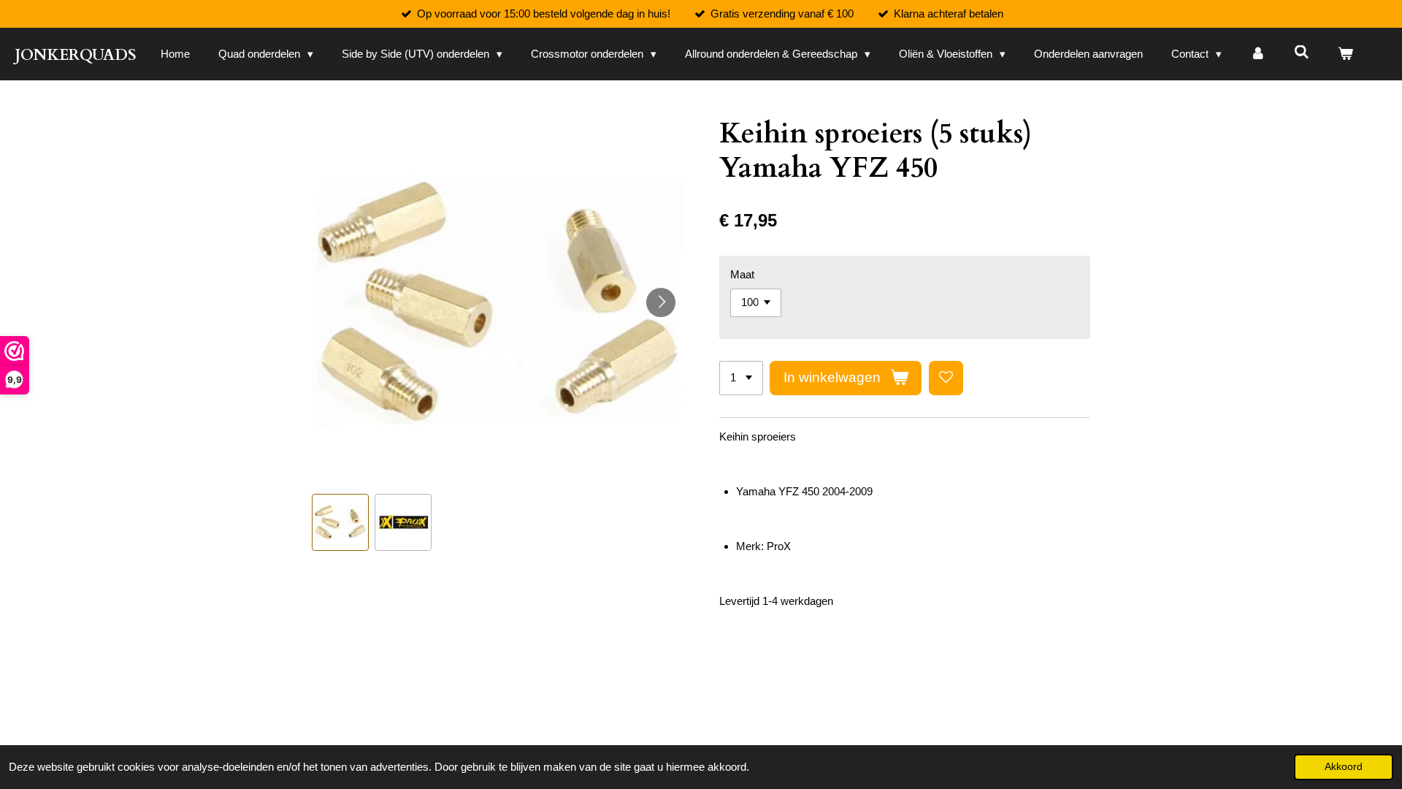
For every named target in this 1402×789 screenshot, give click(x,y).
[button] (340, 522)
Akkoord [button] (1344, 766)
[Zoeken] (1301, 52)
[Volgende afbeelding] (660, 302)
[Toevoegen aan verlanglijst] (946, 378)
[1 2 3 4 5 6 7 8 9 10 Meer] (741, 378)
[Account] (1257, 54)
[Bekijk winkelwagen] (1345, 54)
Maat (742, 274)
